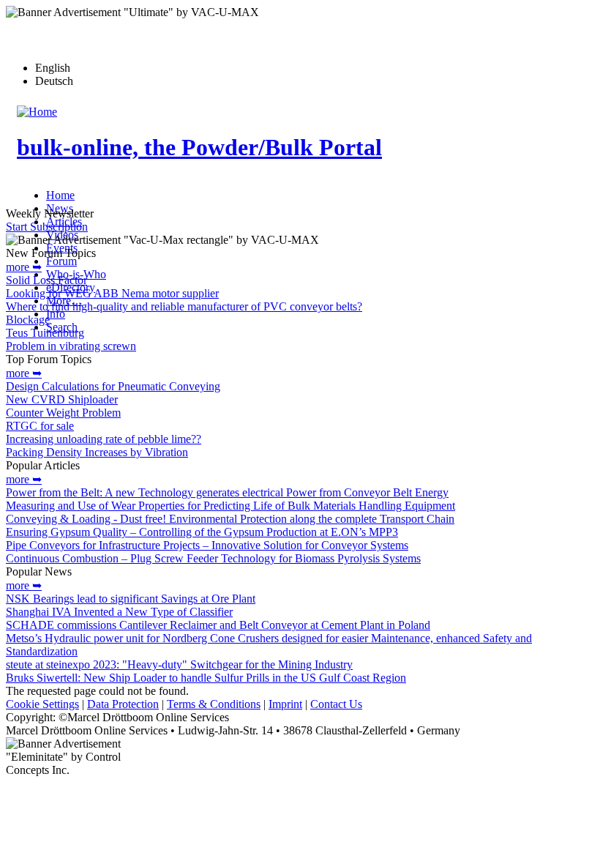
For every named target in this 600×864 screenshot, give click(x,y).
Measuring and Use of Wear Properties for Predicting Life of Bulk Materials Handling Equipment (230, 505)
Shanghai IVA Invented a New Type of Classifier (119, 612)
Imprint (285, 704)
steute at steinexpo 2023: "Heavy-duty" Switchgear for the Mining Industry (179, 664)
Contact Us (336, 704)
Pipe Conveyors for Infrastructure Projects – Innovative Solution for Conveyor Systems (207, 545)
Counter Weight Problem (63, 412)
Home (60, 195)
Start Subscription (47, 226)
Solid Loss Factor (46, 280)
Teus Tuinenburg (45, 333)
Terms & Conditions (213, 704)
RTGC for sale (40, 426)
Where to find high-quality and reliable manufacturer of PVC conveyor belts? (184, 306)
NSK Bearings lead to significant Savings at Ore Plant (130, 598)
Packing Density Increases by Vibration (97, 452)
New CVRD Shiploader (62, 399)
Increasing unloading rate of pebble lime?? (103, 439)
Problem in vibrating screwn (71, 346)
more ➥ (24, 267)
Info (55, 314)
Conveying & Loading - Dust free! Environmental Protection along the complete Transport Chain (230, 519)
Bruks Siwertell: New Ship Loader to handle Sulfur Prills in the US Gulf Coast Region (206, 677)
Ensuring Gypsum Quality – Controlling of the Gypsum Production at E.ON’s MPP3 (202, 532)
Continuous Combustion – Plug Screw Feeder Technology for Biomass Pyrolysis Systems (213, 558)
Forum (61, 261)
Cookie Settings (42, 704)
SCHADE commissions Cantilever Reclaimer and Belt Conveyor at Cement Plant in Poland (218, 625)
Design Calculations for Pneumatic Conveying (113, 386)
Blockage (28, 319)
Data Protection (123, 704)
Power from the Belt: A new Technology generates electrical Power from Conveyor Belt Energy (227, 492)
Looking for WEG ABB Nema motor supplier (112, 293)
